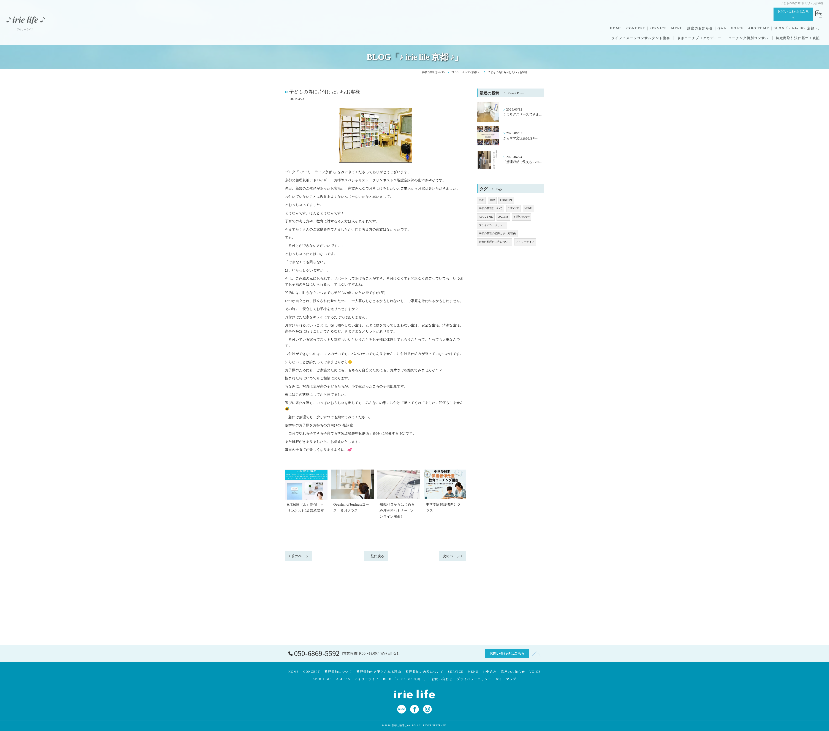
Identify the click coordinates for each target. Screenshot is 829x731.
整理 (492, 200)
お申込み (490, 671)
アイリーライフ (525, 241)
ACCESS (503, 216)
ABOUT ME (486, 216)
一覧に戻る (375, 556)
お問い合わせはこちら (793, 14)
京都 (481, 200)
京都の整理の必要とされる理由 (497, 233)
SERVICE (513, 208)
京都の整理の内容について (494, 241)
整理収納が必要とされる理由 (378, 671)
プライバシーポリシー (492, 225)
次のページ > (453, 556)
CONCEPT (506, 200)
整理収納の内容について (425, 671)
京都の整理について (491, 208)
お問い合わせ (522, 216)
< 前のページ (298, 556)
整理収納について (338, 671)
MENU (528, 208)
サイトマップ (506, 679)
